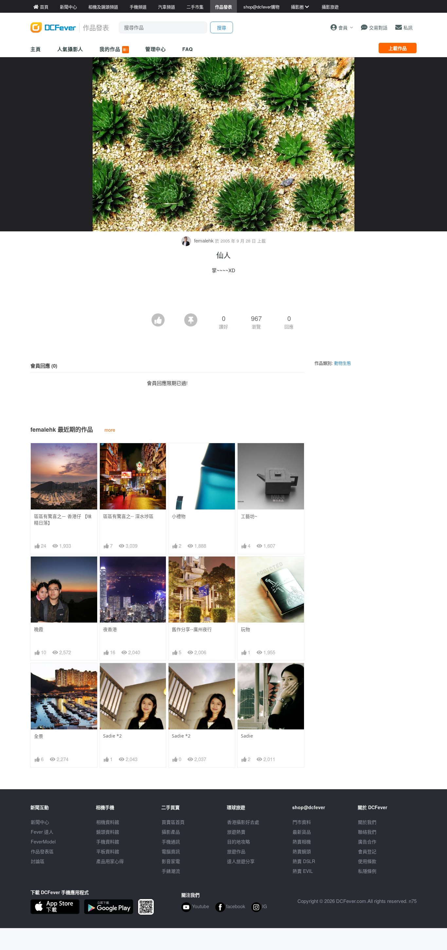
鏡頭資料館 (107, 831)
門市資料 (302, 822)
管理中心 (155, 49)
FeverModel (43, 841)
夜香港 (110, 629)
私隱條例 (367, 871)
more (109, 429)
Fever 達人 (42, 831)
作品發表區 (42, 851)
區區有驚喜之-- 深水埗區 (128, 516)
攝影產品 (171, 831)
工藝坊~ (249, 516)
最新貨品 (302, 831)
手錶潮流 (171, 871)
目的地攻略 (238, 841)
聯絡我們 (367, 831)
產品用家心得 (110, 861)
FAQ (187, 49)
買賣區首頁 (173, 822)
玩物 (245, 629)
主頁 (35, 49)
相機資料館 (107, 822)
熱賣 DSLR (304, 861)
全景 (38, 736)
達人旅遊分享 (241, 861)
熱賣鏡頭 (302, 851)
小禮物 (179, 516)
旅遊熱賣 (236, 831)
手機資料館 (107, 841)
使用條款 (367, 861)
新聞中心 (40, 822)
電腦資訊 (171, 851)
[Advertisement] (223, 295)
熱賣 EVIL (303, 871)
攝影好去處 (243, 822)
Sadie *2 (112, 736)
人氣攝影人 (70, 49)
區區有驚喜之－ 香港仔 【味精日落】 (63, 519)
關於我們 (367, 822)
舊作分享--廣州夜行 (192, 629)
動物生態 (342, 363)
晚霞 (38, 629)
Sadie (247, 736)
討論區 (38, 861)
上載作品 (397, 48)
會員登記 (367, 851)
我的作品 (113, 49)
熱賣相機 (302, 841)
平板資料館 (107, 851)
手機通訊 (171, 841)
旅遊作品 (236, 851)
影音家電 (171, 861)
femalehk (204, 240)
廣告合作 (367, 841)
